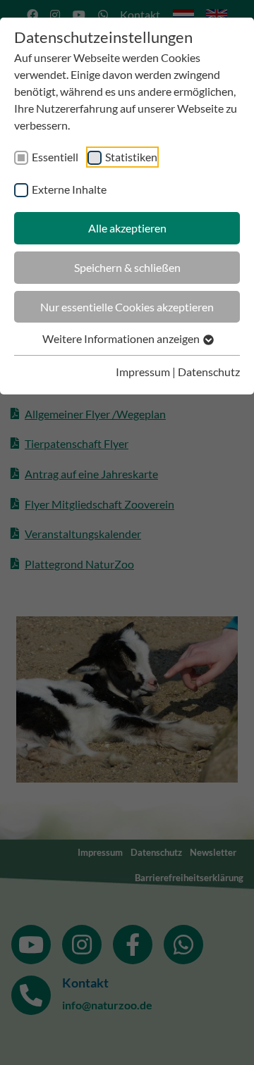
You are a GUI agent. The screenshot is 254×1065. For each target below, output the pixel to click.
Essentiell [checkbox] (55, 156)
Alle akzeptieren (127, 228)
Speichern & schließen (127, 267)
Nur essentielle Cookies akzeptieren (127, 306)
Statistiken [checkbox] (131, 156)
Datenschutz (209, 371)
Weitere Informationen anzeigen (122, 338)
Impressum (143, 371)
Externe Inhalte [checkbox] (69, 189)
